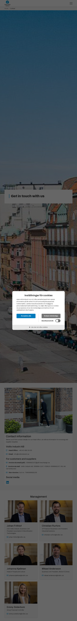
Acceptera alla (26, 316)
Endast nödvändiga (51, 316)
